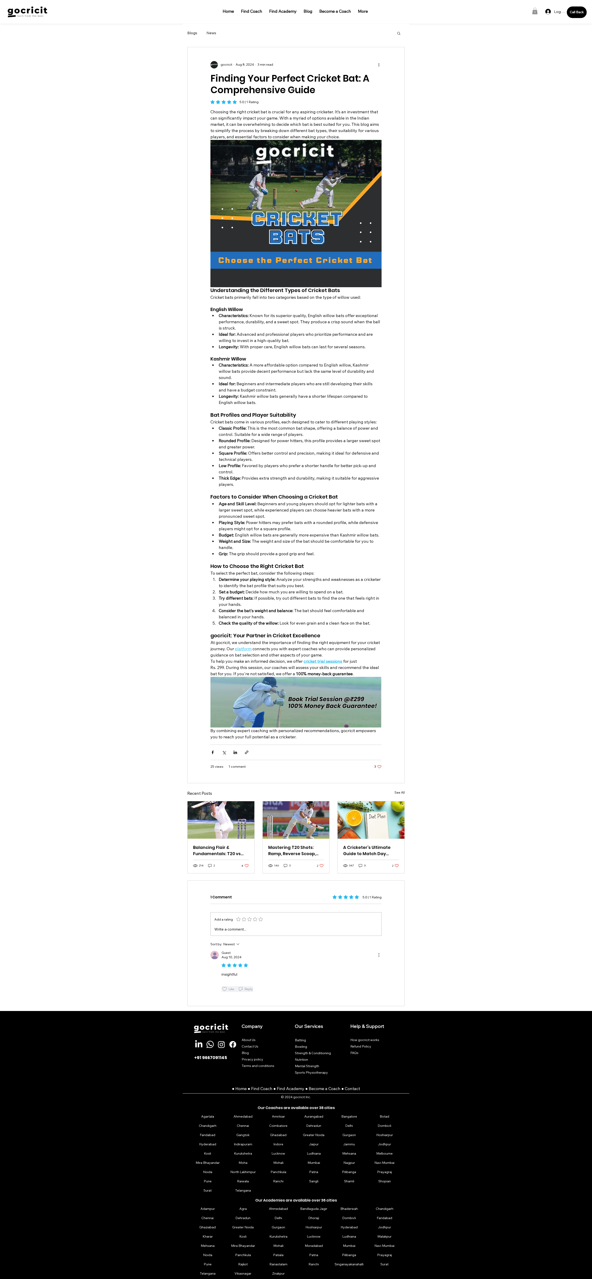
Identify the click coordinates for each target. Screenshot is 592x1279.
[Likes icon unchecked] (225, 989)
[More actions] (379, 65)
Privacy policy (252, 1059)
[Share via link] (246, 752)
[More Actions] (379, 955)
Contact (352, 1088)
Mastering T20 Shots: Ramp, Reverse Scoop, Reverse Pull (292, 850)
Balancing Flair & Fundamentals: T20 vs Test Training (217, 850)
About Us (249, 1040)
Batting (300, 1040)
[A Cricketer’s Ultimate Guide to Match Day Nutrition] (371, 820)
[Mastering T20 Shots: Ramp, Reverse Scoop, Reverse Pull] (296, 820)
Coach (266, 1088)
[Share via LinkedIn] (235, 752)
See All (400, 792)
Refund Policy (360, 1046)
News (211, 33)
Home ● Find (247, 1088)
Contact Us (250, 1046)
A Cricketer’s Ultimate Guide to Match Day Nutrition (367, 850)
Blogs (192, 33)
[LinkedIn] (198, 1044)
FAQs (354, 1053)
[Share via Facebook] (212, 752)
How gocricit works (364, 1040)
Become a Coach (324, 1088)
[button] (535, 11)
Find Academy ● (293, 1088)
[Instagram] (221, 1044)
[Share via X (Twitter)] (224, 752)
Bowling (301, 1047)
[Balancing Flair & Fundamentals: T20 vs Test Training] (221, 820)
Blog (245, 1053)
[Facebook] (232, 1044)
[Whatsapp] (210, 1044)
